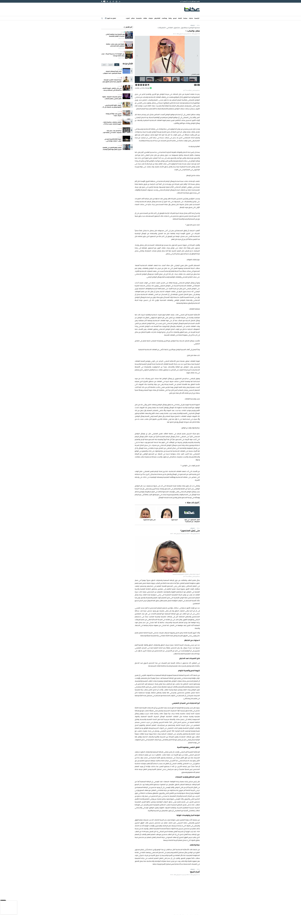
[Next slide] (137, 55)
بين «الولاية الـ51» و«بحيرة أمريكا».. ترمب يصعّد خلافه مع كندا (112, 55)
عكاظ (197, 25)
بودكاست (164, 18)
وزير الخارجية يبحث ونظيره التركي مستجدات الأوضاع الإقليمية (115, 35)
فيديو (175, 18)
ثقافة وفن (157, 18)
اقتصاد (180, 18)
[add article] (116, 1)
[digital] (119, 1)
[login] (110, 1)
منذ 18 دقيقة (121, 58)
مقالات (145, 18)
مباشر (133, 18)
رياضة (170, 18)
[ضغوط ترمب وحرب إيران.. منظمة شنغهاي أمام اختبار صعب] (129, 45)
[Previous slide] (197, 55)
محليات (191, 18)
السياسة (122, 42)
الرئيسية (196, 18)
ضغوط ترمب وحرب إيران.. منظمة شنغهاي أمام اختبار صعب (115, 45)
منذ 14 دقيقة (121, 48)
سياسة (185, 18)
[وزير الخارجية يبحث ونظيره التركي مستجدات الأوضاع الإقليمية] (129, 35)
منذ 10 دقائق (121, 38)
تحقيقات (192, 25)
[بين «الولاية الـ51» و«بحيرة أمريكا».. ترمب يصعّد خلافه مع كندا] (129, 55)
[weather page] (113, 1)
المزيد (128, 18)
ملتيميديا (139, 18)
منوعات (150, 18)
